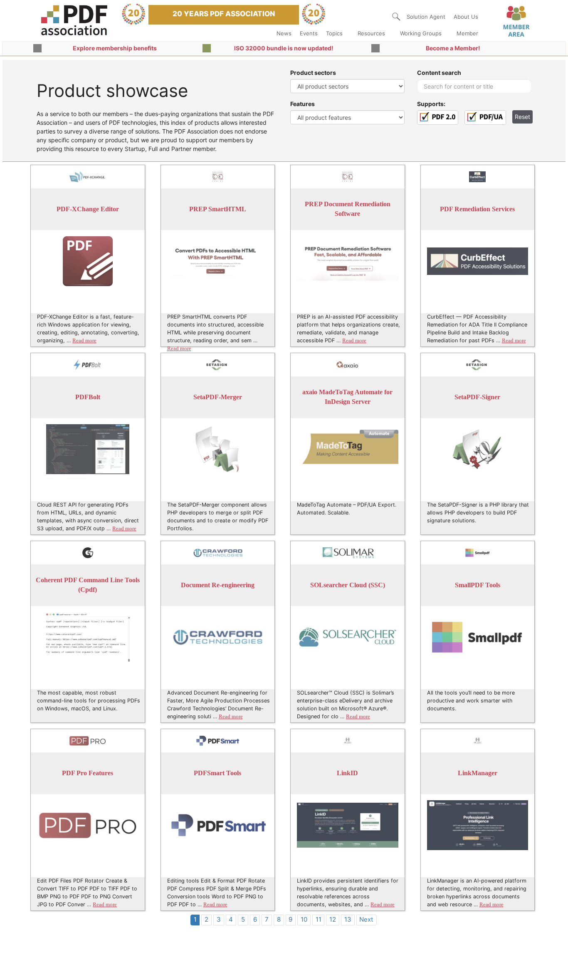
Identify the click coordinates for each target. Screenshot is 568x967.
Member (467, 33)
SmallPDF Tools (477, 585)
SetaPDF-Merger (217, 397)
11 (318, 919)
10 (304, 919)
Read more (84, 341)
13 (347, 919)
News (284, 33)
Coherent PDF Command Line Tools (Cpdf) (88, 585)
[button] (396, 16)
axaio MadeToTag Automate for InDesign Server (347, 397)
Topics (334, 33)
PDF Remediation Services (477, 209)
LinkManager (477, 773)
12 (332, 919)
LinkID (347, 773)
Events (309, 33)
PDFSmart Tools (217, 773)
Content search (439, 72)
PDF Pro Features (87, 773)
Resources (371, 33)
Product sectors (313, 72)
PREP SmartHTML (217, 209)
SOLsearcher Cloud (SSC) (347, 585)
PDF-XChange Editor (88, 209)
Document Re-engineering (217, 585)
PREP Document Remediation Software (347, 209)
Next (366, 919)
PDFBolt (87, 397)
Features (302, 103)
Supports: (431, 103)
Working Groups (421, 33)
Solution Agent (426, 16)
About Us (466, 16)
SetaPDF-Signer (477, 397)
